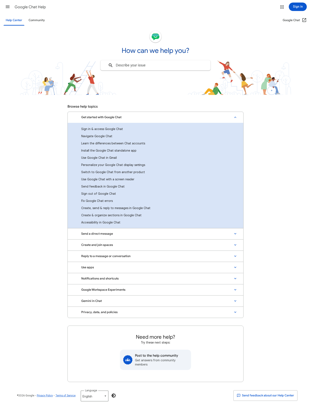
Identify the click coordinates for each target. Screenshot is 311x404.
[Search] (111, 65)
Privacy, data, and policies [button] (99, 312)
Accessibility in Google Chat (100, 222)
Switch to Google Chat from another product (113, 172)
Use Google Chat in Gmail (99, 158)
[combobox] (155, 65)
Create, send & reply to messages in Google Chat (115, 208)
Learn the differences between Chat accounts (113, 143)
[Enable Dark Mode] (114, 395)
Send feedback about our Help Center (267, 395)
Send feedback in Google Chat (103, 186)
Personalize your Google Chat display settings (113, 165)
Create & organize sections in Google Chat (111, 215)
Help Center (14, 20)
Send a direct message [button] (97, 234)
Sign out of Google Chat (98, 194)
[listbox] (95, 395)
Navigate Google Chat (96, 136)
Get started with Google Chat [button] (101, 117)
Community (37, 20)
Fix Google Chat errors (97, 201)
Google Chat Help (30, 7)
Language (91, 390)
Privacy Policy (45, 395)
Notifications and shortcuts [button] (100, 278)
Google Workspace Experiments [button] (103, 290)
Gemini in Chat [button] (91, 301)
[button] (8, 7)
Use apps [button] (87, 267)
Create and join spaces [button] (97, 245)
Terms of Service (65, 395)
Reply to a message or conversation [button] (106, 256)
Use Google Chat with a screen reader (107, 179)
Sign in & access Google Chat (102, 129)
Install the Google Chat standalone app (108, 150)
